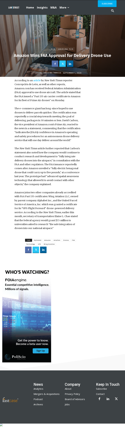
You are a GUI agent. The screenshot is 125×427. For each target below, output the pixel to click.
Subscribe (101, 388)
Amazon (47, 240)
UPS (39, 244)
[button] (113, 11)
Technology (30, 244)
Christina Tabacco (52, 73)
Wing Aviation (49, 244)
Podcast (38, 399)
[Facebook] (55, 64)
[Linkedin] (70, 64)
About (68, 388)
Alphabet (37, 240)
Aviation (57, 240)
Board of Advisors (75, 399)
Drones (66, 240)
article (37, 80)
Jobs (67, 404)
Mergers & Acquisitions (47, 394)
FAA (73, 240)
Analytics (38, 388)
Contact (100, 394)
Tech (53, 49)
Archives (38, 404)
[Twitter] (62, 64)
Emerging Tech (65, 49)
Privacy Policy (72, 394)
